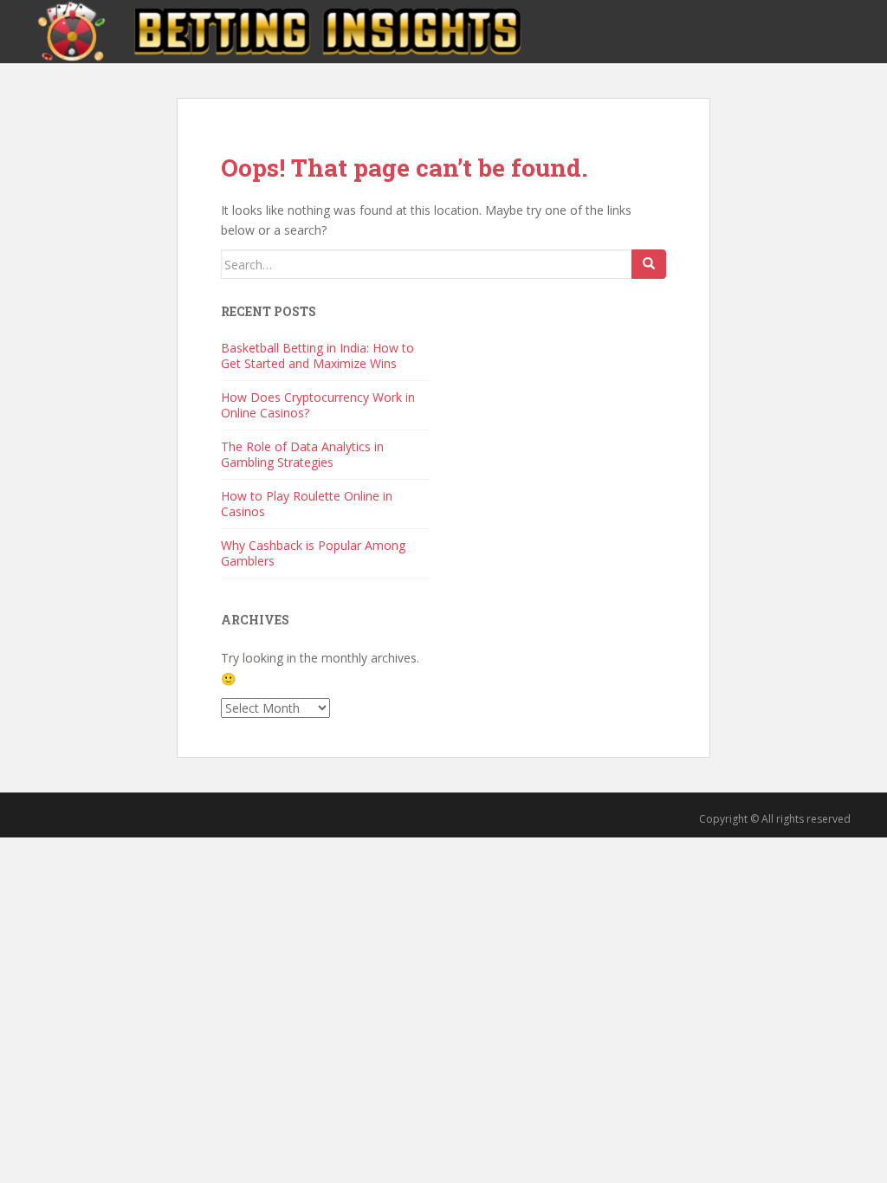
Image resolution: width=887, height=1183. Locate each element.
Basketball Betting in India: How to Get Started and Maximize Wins (317, 355)
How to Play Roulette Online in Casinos (306, 504)
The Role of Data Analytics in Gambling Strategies (302, 454)
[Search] (648, 264)
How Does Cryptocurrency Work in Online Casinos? (318, 405)
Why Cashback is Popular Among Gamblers (313, 553)
